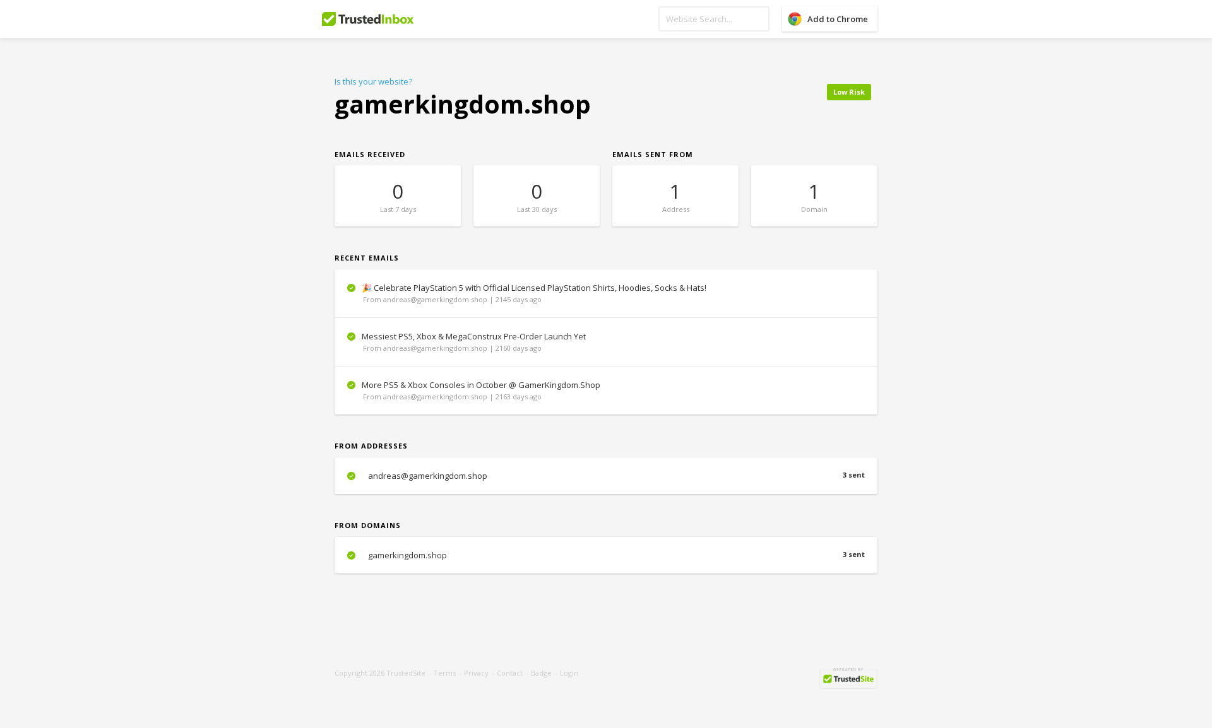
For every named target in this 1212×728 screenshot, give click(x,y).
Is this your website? (373, 81)
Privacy (476, 673)
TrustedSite (405, 673)
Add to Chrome (837, 19)
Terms (445, 673)
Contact (510, 673)
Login (569, 673)
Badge (541, 673)
